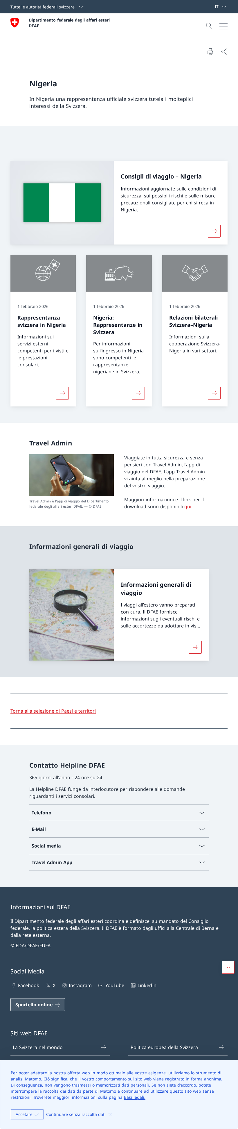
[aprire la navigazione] (223, 26)
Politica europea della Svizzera (164, 1047)
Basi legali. (134, 1097)
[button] (228, 967)
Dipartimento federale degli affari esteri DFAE (70, 22)
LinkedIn (147, 985)
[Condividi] (224, 51)
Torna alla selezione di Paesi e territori (53, 711)
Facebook (28, 985)
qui (187, 506)
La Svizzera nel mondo (38, 1047)
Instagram (80, 985)
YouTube (114, 985)
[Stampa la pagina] (210, 51)
